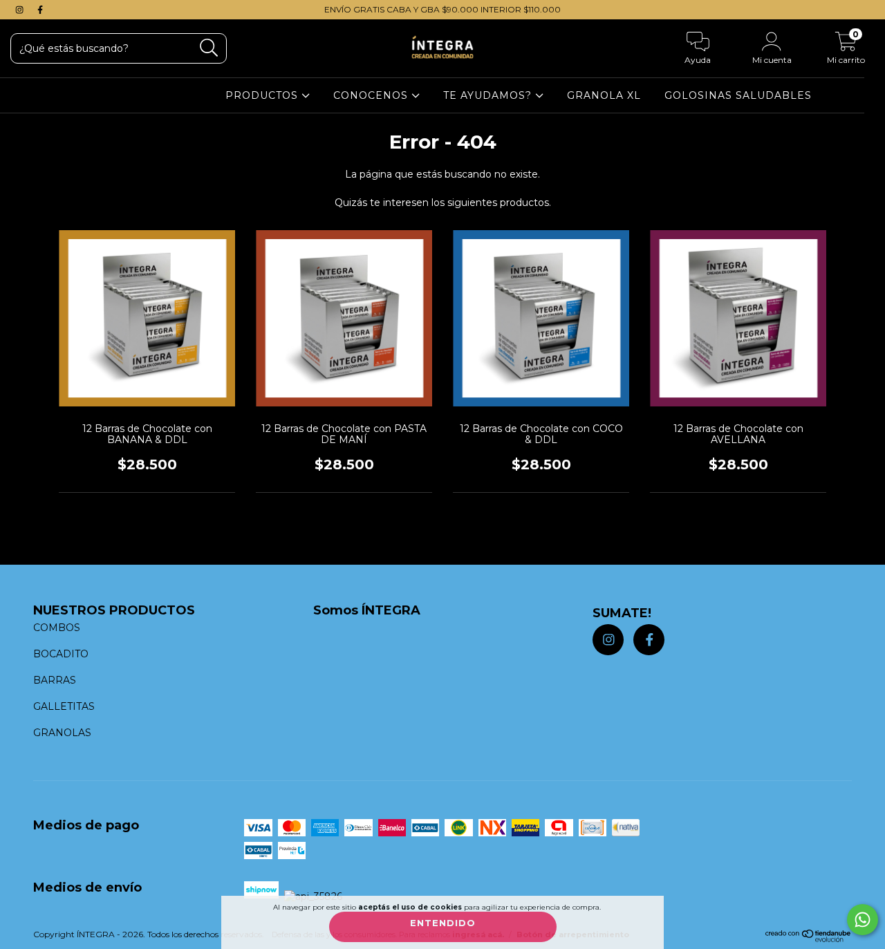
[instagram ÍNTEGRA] (20, 9)
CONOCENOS (372, 95)
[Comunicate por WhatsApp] (862, 919)
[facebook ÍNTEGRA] (40, 9)
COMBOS (56, 627)
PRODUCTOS (263, 95)
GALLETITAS (64, 706)
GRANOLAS (62, 732)
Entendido (443, 922)
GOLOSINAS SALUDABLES (738, 95)
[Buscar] (209, 48)
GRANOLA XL (604, 95)
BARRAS (54, 680)
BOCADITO (60, 654)
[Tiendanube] (808, 939)
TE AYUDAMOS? (489, 95)
